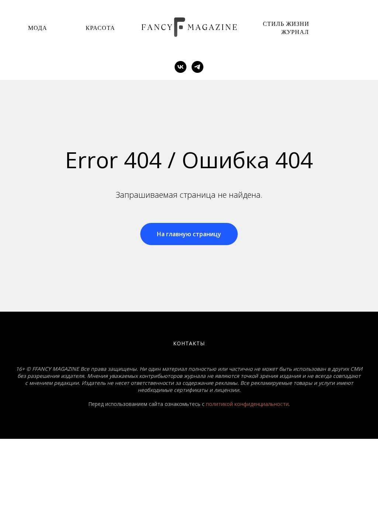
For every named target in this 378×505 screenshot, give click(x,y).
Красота (100, 27)
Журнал (295, 31)
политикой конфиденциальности (247, 403)
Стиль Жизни (286, 23)
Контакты (189, 343)
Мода (37, 27)
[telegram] (197, 67)
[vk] (180, 67)
